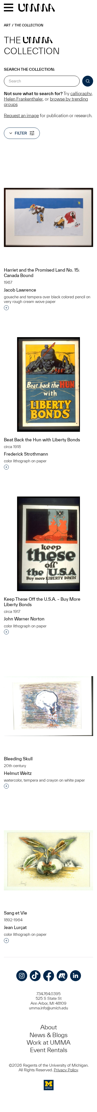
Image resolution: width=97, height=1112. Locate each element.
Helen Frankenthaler (23, 98)
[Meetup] (62, 975)
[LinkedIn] (75, 975)
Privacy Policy (66, 1070)
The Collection (28, 25)
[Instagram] (21, 975)
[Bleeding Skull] (48, 706)
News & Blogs (48, 1034)
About (48, 1027)
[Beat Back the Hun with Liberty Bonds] (48, 384)
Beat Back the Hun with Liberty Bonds (42, 439)
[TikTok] (35, 975)
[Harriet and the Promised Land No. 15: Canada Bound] (48, 217)
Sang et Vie (15, 912)
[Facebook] (48, 975)
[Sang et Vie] (48, 860)
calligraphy (81, 93)
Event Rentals (48, 1049)
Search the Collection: (29, 69)
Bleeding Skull (18, 758)
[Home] (36, 8)
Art (7, 25)
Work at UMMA (48, 1042)
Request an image (21, 115)
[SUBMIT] (87, 81)
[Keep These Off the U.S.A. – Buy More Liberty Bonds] (48, 544)
